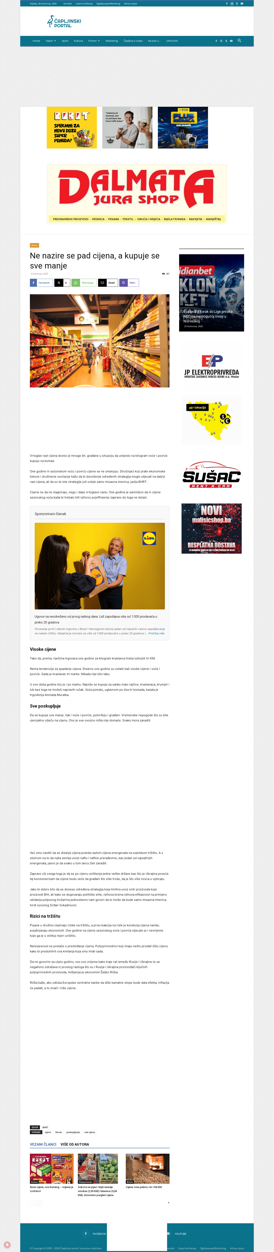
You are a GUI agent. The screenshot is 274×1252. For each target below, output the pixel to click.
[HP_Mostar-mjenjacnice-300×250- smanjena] (212, 444)
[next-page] (38, 1203)
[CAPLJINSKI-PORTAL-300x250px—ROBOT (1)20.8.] (72, 147)
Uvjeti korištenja (84, 3)
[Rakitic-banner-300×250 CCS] (127, 147)
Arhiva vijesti (130, 3)
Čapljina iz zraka (133, 41)
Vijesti (49, 41)
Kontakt (68, 3)
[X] (237, 3)
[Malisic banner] (212, 552)
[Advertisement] (137, 77)
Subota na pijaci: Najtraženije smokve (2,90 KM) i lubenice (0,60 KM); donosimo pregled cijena (97, 1191)
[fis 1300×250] (183, 127)
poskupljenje (73, 1132)
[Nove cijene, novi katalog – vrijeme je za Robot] (52, 1169)
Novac (58, 1132)
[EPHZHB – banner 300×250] (212, 390)
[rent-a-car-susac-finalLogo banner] (212, 498)
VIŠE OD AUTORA (75, 1144)
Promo (92, 41)
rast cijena (89, 1132)
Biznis (34, 245)
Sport (65, 41)
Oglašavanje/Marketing (108, 3)
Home (36, 41)
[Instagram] (232, 3)
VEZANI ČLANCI (43, 1144)
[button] (239, 41)
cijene (48, 1132)
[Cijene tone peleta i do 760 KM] (147, 1169)
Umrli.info (172, 41)
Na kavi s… (154, 41)
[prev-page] (32, 1203)
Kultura (78, 41)
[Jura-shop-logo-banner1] (137, 223)
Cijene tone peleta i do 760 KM (144, 1187)
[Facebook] (227, 3)
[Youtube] (242, 3)
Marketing (112, 41)
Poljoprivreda (85, 1182)
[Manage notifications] (7, 1245)
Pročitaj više (156, 633)
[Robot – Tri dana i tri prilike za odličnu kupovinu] (211, 293)
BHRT (45, 1127)
